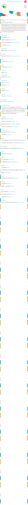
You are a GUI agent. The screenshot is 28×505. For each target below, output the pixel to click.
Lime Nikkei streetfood (15, 124)
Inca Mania (10, 67)
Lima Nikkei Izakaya (9, 118)
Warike (8, 76)
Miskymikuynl (11, 101)
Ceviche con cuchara (15, 56)
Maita (6, 72)
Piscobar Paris (9, 196)
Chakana (22, 148)
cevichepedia (10, 19)
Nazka (8, 37)
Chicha (22, 142)
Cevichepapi (9, 96)
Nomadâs (6, 90)
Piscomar (9, 183)
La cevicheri (11, 191)
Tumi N (9, 61)
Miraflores (16, 178)
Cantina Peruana (13, 161)
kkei (12, 61)
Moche (9, 45)
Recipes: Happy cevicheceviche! (15, 1)
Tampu (12, 186)
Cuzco (8, 167)
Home (7, 19)
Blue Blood (7, 82)
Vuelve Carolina (20, 202)
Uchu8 (7, 85)
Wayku (13, 121)
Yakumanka (13, 132)
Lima (24, 170)
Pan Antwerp (15, 126)
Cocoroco (9, 134)
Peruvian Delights (16, 42)
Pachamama (13, 39)
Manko (12, 194)
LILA (25, 140)
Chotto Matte (7, 172)
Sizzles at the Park (12, 50)
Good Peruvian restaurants (17, 19)
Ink (11, 153)
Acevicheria (11, 159)
